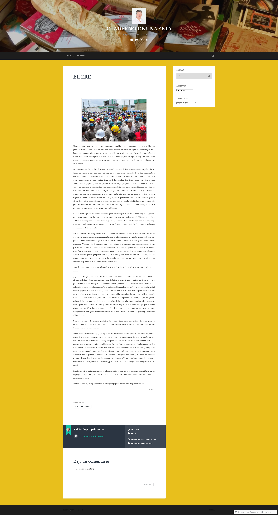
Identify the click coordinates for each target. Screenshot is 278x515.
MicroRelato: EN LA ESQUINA (142, 443)
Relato (133, 433)
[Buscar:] (194, 76)
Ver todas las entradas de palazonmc (91, 436)
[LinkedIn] (136, 39)
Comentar (147, 485)
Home (68, 56)
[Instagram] (146, 39)
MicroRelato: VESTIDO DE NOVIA (143, 439)
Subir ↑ (212, 510)
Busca (213, 56)
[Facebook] (132, 39)
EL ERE (82, 77)
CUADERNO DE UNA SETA (139, 29)
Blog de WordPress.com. (73, 510)
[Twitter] (141, 39)
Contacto (81, 56)
